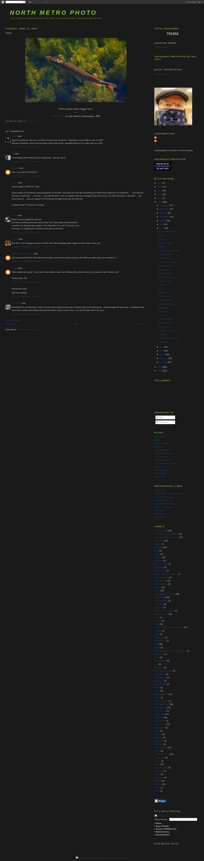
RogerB (15, 239)
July (162, 224)
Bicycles (157, 557)
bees (156, 551)
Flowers (157, 621)
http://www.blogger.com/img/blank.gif (170, 651)
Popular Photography (163, 507)
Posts (160, 417)
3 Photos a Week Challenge (166, 537)
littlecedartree (160, 684)
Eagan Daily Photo (162, 460)
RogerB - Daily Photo (163, 453)
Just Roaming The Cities (22, 254)
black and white (161, 564)
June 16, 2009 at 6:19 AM (26, 209)
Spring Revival (165, 319)
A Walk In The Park (167, 331)
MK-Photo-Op (160, 708)
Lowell (14, 268)
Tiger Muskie (58, 116)
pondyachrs (159, 728)
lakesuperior (159, 674)
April (162, 351)
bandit (14, 215)
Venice (157, 774)
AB (13, 154)
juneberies (158, 668)
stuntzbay (158, 744)
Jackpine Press (161, 47)
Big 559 (162, 247)
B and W (158, 547)
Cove (161, 289)
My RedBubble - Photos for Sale (168, 494)
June (162, 228)
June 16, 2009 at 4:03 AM (26, 176)
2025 (159, 183)
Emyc (156, 617)
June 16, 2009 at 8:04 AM (26, 261)
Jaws (8, 32)
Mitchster (158, 447)
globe (156, 634)
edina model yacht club (164, 611)
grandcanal (159, 637)
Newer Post (10, 324)
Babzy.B (15, 168)
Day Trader (164, 270)
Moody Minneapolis (167, 231)
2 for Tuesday (160, 531)
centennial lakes (161, 577)
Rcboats (158, 734)
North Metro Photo (53, 12)
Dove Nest (158, 604)
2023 (159, 187)
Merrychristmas (161, 701)
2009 (159, 202)
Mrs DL (158, 138)
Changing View (161, 584)
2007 (159, 371)
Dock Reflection (166, 266)
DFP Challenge (161, 601)
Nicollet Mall (159, 714)
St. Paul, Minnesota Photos (166, 463)
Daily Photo (159, 597)
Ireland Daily (159, 437)
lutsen (157, 687)
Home (76, 324)
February (164, 358)
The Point (163, 315)
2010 (159, 198)
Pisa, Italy (163, 312)
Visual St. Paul (160, 467)
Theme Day (159, 758)
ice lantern (158, 654)
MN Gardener (160, 473)
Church (157, 587)
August (163, 221)
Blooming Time (165, 273)
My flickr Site (159, 490)
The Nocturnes (160, 500)
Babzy (157, 440)
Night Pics (158, 717)
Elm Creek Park (161, 614)
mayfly (157, 698)
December (164, 205)
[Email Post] (39, 121)
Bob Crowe (16, 303)
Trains (157, 764)
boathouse (159, 567)
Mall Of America (161, 694)
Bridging (162, 293)
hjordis (157, 647)
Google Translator (162, 74)
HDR (156, 644)
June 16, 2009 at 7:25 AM (26, 232)
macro (157, 691)
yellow (157, 791)
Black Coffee (159, 477)
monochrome (160, 711)
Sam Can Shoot (161, 457)
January (163, 362)
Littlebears (158, 681)
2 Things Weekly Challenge (166, 534)
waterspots (159, 778)
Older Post (141, 324)
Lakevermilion (160, 677)
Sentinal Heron (165, 300)
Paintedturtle (159, 721)
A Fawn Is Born (165, 296)
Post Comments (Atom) (27, 329)
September (165, 217)
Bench (157, 554)
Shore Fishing (165, 323)
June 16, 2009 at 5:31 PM (26, 314)
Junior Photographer (163, 671)
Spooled (162, 334)
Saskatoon (159, 741)
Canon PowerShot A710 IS (166, 574)
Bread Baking (160, 571)
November (164, 209)
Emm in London (161, 443)
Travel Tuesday (161, 768)
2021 (159, 194)
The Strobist (159, 510)
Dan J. (14, 183)
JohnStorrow (159, 517)
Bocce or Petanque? (168, 277)
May (162, 347)
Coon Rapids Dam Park (164, 594)
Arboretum (159, 541)
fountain (157, 631)
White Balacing (165, 258)
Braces (162, 235)
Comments (163, 422)
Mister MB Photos (162, 450)
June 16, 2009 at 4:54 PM (26, 297)
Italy (156, 664)
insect (156, 657)
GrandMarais (160, 641)
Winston (157, 784)
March (163, 355)
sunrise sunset (160, 748)
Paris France (160, 724)
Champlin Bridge (166, 304)
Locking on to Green (168, 262)
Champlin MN (160, 581)
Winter (157, 788)
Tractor (157, 761)
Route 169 (163, 342)
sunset (157, 751)
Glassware (163, 308)
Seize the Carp (165, 281)
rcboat (157, 731)
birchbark (158, 561)
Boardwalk (163, 327)
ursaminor (158, 771)
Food (156, 624)
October (163, 213)
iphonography (160, 661)
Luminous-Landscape (163, 497)
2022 (159, 191)
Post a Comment (12, 320)
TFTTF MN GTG (161, 754)
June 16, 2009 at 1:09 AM (26, 147)
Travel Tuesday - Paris (169, 338)
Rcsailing (158, 738)
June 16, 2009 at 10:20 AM (26, 282)
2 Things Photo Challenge (165, 504)
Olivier (14, 136)
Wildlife (157, 781)
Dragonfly (158, 607)
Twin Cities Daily (161, 470)
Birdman (162, 239)
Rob (157, 141)
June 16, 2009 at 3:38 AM (26, 162)
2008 (159, 367)
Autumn (157, 544)
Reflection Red (165, 254)
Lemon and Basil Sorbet (169, 251)
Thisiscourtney (160, 514)
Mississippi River (161, 704)
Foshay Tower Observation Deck (168, 627)
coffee (157, 591)
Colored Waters (166, 243)
